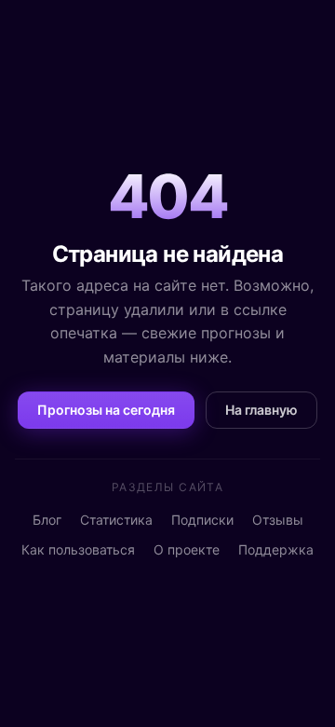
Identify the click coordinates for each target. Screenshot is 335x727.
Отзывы (277, 520)
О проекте (187, 549)
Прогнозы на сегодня (106, 410)
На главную (261, 410)
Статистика (116, 520)
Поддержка (276, 549)
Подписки (202, 520)
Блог (47, 520)
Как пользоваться (78, 549)
